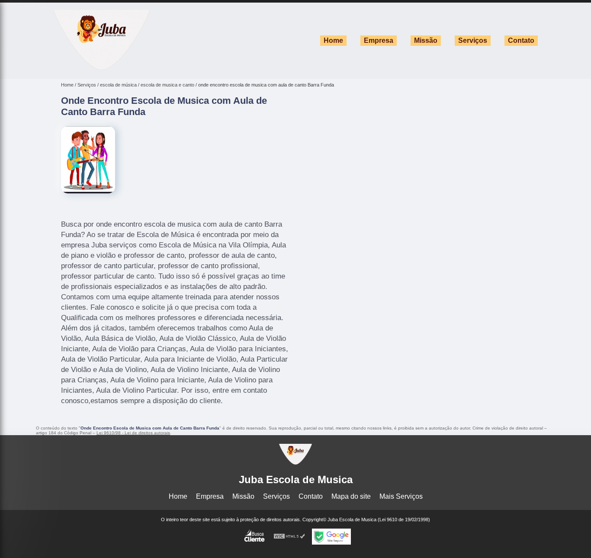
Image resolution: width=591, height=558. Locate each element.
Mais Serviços (401, 496)
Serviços (472, 40)
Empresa (378, 40)
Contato (521, 40)
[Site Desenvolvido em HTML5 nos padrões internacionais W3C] (289, 536)
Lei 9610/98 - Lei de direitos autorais (133, 432)
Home (333, 40)
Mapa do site (351, 496)
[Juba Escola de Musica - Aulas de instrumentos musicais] (101, 67)
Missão (425, 40)
